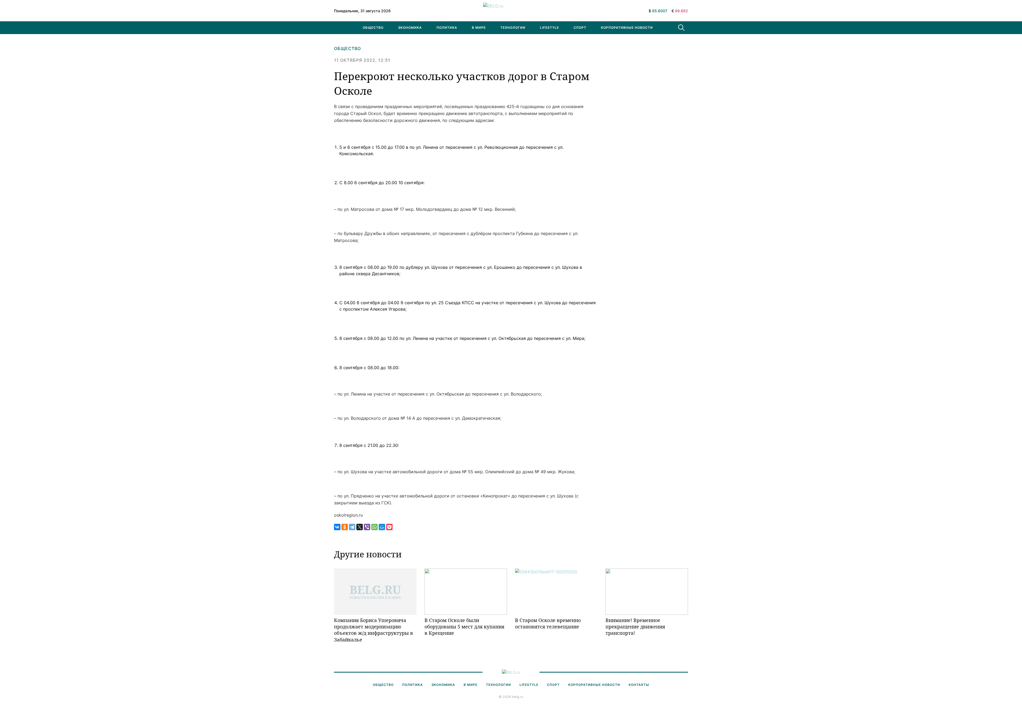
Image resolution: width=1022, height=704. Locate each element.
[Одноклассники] (344, 527)
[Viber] (367, 527)
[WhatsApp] (374, 527)
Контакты (639, 685)
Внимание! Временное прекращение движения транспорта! (635, 626)
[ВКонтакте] (337, 527)
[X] (359, 527)
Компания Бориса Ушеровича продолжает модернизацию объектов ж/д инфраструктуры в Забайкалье (373, 630)
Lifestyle (549, 28)
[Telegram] (352, 527)
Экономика (410, 28)
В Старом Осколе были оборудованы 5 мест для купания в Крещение (464, 626)
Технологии (512, 28)
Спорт (580, 28)
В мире (479, 28)
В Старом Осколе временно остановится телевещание (548, 623)
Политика (446, 28)
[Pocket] (389, 527)
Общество (373, 28)
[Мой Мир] (382, 527)
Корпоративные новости (627, 28)
